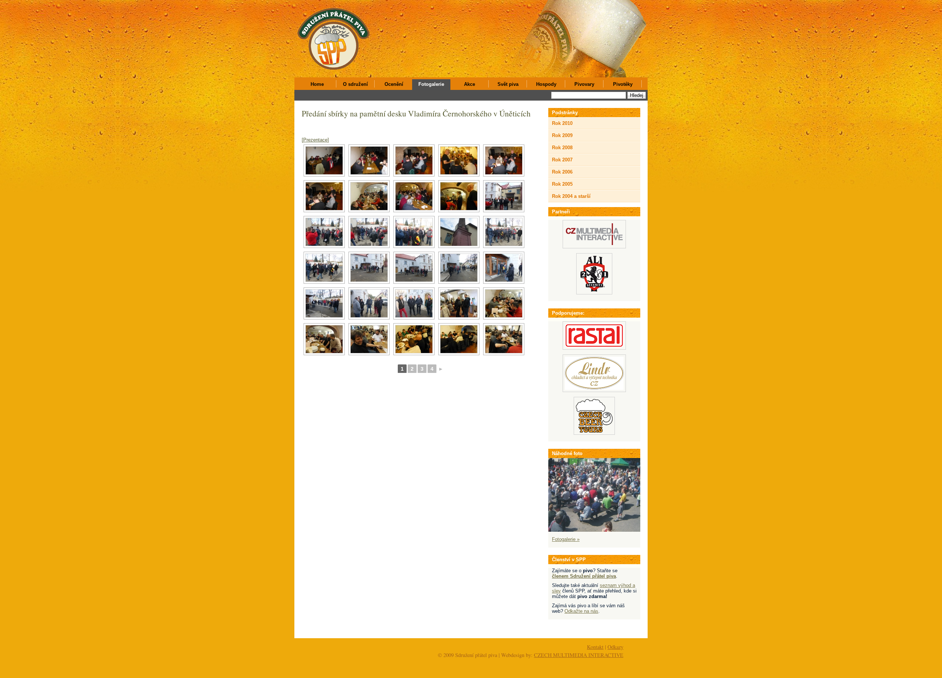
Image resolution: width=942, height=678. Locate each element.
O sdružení (355, 84)
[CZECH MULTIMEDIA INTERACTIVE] (594, 246)
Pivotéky (623, 84)
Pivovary (584, 84)
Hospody (546, 84)
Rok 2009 (562, 135)
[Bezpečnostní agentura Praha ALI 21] (594, 293)
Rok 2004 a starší (571, 196)
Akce (469, 84)
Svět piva (507, 84)
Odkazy (615, 646)
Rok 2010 (562, 123)
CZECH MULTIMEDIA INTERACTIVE (578, 654)
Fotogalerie (431, 84)
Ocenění (394, 84)
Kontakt (595, 646)
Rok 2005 (562, 184)
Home (317, 84)
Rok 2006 (562, 172)
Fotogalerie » (566, 539)
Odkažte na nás (581, 611)
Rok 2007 (562, 159)
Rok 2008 (562, 147)
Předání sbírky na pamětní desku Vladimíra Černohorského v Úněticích (416, 113)
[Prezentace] (315, 140)
